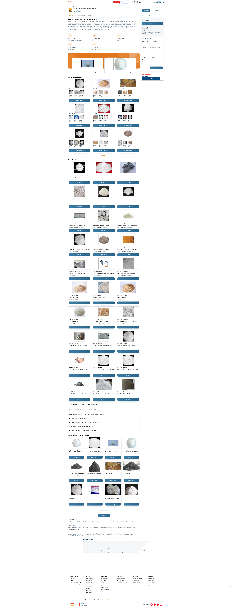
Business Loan (108, 28)
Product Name (107, 9)
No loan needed (117, 28)
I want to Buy (107, 6)
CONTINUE (116, 32)
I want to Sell (115, 6)
